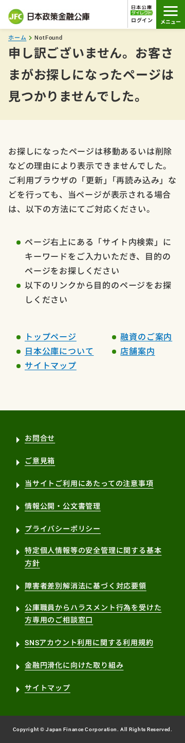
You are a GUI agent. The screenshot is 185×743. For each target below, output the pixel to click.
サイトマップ (51, 366)
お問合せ (40, 438)
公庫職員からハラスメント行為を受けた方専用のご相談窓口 (93, 614)
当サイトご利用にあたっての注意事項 (89, 483)
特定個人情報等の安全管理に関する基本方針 (93, 556)
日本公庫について (59, 351)
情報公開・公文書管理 (63, 506)
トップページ (51, 337)
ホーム (17, 37)
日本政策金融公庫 (49, 16)
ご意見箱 (40, 461)
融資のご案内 (146, 337)
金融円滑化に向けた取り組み (74, 665)
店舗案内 (137, 351)
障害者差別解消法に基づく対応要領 (85, 586)
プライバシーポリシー (63, 529)
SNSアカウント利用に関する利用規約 (89, 642)
